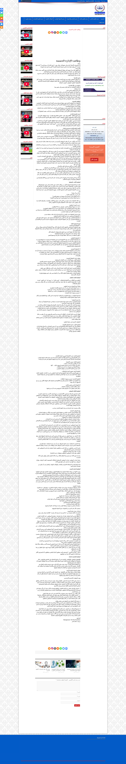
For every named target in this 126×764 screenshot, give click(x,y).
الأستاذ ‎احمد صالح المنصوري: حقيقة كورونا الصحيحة (73, 669)
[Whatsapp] (60, 32)
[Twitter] (63, 32)
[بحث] (22, 1)
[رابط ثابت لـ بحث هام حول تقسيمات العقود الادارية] (42, 663)
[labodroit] (99, 9)
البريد (79, 696)
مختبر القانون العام (84, 19)
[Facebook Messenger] (1, 24)
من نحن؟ (103, 1)
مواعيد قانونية (28, 19)
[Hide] (0, 30)
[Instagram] (52, 32)
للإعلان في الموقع (90, 1)
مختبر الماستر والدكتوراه (72, 19)
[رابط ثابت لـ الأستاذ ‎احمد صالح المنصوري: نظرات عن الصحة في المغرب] (57, 663)
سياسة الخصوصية (81, 1)
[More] (49, 32)
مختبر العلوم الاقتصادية (38, 19)
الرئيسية (102, 19)
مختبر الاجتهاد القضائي (59, 19)
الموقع (78, 700)
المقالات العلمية (49, 19)
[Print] (58, 32)
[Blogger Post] (55, 32)
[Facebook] (66, 32)
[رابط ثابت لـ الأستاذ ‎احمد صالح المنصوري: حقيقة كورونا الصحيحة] (73, 663)
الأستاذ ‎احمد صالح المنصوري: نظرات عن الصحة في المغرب (58, 669)
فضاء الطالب (101, 22)
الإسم (79, 692)
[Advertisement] (53, 8)
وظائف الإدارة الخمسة (68, 60)
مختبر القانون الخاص (94, 19)
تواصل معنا (97, 1)
